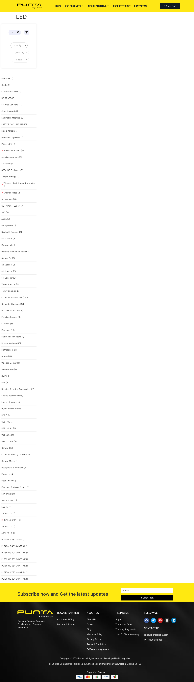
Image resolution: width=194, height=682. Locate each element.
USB (5, 415)
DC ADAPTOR (9, 98)
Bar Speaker (8, 225)
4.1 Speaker (8, 271)
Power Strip (8, 144)
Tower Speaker (10, 284)
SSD (5, 212)
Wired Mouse (9, 369)
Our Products (73, 6)
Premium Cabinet (11, 317)
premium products (11, 157)
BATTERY (7, 78)
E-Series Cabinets (11, 104)
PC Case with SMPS (12, 310)
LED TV (6, 507)
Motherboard (9, 350)
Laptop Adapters (10, 402)
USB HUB (7, 422)
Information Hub (97, 6)
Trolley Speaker (10, 291)
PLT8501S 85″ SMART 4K (15, 579)
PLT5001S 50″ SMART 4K (15, 552)
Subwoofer (8, 258)
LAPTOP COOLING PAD (14, 124)
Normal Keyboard (11, 343)
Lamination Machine (12, 118)
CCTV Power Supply (12, 206)
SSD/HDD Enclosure (12, 170)
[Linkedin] (173, 620)
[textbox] (16, 45)
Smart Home (9, 500)
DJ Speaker (8, 238)
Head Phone (8, 480)
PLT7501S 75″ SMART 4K (14, 572)
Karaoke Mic (8, 245)
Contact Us (140, 6)
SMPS (5, 376)
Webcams (7, 435)
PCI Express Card (11, 408)
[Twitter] (153, 620)
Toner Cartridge (10, 176)
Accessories (9, 199)
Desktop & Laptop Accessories (17, 389)
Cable (5, 85)
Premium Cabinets (14, 150)
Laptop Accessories (12, 395)
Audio (6, 219)
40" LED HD (8, 533)
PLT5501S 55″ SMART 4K (15, 559)
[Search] (18, 32)
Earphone (7, 474)
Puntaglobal (124, 658)
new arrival (8, 494)
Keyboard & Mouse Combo (15, 487)
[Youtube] (160, 620)
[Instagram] (167, 620)
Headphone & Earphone (14, 467)
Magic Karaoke (9, 131)
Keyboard (8, 330)
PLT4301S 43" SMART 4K (14, 546)
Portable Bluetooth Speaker (15, 251)
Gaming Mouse (9, 461)
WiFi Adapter (9, 441)
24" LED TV (8, 513)
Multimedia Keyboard (12, 336)
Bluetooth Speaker (11, 232)
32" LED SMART (12, 520)
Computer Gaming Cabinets (15, 454)
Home (58, 6)
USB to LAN (8, 428)
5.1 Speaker (8, 278)
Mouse (6, 356)
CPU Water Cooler (11, 91)
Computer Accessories (14, 297)
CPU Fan (7, 323)
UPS (5, 382)
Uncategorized (12, 192)
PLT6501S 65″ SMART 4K (15, 565)
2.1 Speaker (8, 264)
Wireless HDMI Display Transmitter (19, 184)
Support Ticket (122, 6)
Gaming (7, 448)
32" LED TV (8, 526)
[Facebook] (146, 620)
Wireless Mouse (10, 363)
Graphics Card (9, 111)
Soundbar (7, 163)
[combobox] (19, 45)
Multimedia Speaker (12, 137)
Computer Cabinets (12, 304)
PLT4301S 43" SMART (13, 539)
